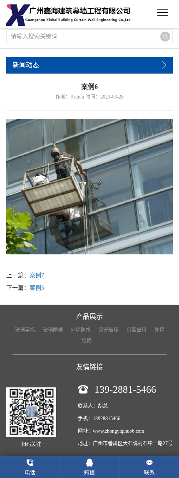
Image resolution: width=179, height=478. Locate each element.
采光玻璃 (109, 330)
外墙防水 (81, 330)
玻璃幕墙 (25, 330)
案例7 (37, 275)
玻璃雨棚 (53, 330)
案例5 (37, 288)
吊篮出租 (137, 330)
